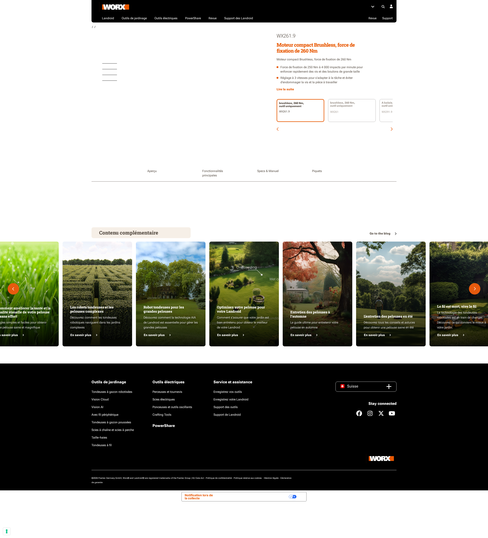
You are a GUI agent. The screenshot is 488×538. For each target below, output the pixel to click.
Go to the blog (380, 233)
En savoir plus (80, 335)
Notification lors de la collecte (199, 496)
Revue (372, 18)
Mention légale (271, 478)
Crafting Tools (161, 414)
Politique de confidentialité (219, 478)
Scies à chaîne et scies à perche (113, 430)
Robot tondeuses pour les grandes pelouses (164, 309)
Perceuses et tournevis (167, 392)
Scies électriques (163, 399)
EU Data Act (198, 478)
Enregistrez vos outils (228, 392)
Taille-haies (99, 437)
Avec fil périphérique (105, 414)
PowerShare (163, 425)
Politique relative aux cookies (248, 478)
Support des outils (226, 407)
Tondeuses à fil (102, 445)
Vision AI (97, 407)
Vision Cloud (100, 399)
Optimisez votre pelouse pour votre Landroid (241, 309)
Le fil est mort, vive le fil (456, 306)
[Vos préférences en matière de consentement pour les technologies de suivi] (6, 531)
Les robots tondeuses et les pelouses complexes (91, 309)
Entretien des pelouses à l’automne (310, 314)
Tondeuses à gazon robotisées (112, 392)
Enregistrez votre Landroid (231, 399)
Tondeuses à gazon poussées (111, 422)
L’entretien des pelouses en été (388, 316)
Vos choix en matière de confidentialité (257, 497)
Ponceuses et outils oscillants (172, 407)
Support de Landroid (227, 414)
